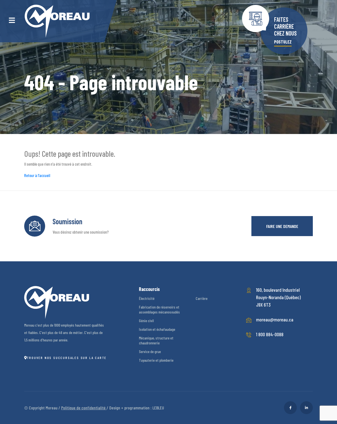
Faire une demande (282, 226)
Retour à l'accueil (37, 175)
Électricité (146, 298)
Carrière (201, 298)
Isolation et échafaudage (157, 329)
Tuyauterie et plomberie (156, 360)
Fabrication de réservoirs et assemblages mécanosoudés (159, 309)
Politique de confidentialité (84, 407)
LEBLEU (158, 407)
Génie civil (146, 320)
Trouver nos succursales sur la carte (67, 358)
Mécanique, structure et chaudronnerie (156, 340)
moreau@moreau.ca (274, 319)
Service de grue (150, 351)
